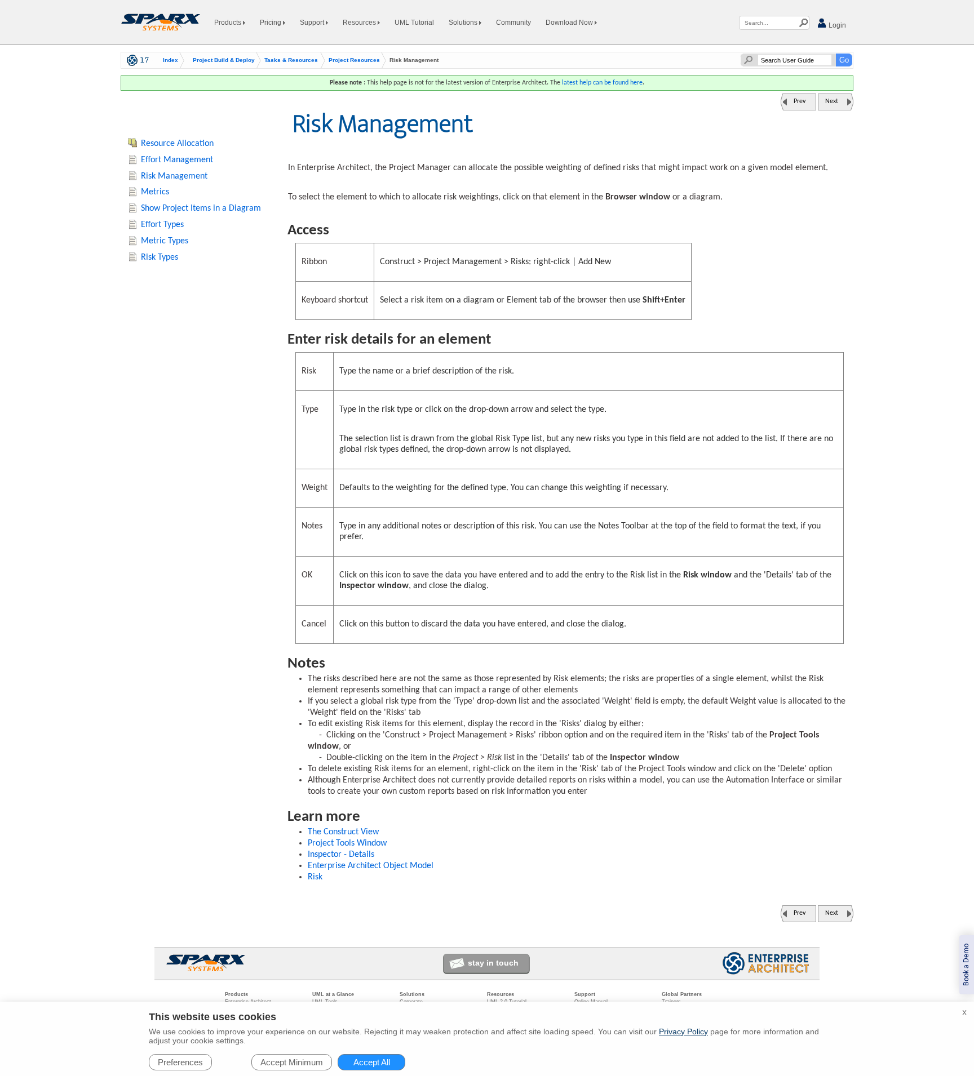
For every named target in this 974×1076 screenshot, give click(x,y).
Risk (315, 877)
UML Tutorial (414, 22)
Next (831, 101)
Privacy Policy (683, 1031)
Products (228, 22)
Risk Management (174, 176)
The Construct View (343, 832)
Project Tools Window (347, 843)
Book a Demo (966, 965)
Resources (360, 22)
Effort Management (177, 159)
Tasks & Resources (291, 60)
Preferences (180, 1062)
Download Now (570, 22)
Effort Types (162, 224)
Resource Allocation (177, 143)
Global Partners (682, 994)
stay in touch (493, 962)
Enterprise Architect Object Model (370, 865)
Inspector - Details (341, 854)
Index (170, 60)
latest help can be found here (602, 82)
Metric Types (164, 241)
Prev (799, 101)
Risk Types (159, 257)
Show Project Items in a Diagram (201, 208)
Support (313, 22)
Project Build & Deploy (224, 60)
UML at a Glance (333, 994)
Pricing (271, 22)
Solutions (464, 22)
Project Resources (354, 60)
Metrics (155, 192)
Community (513, 22)
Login (836, 25)
